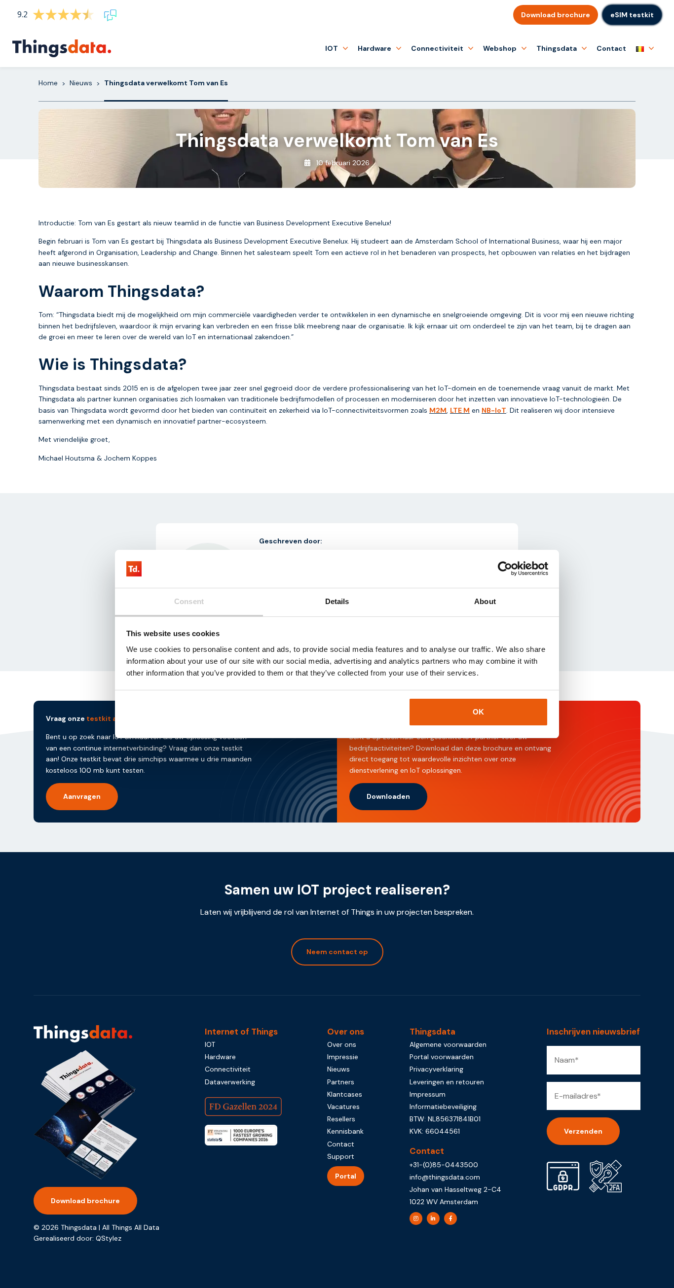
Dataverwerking (230, 1081)
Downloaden (388, 796)
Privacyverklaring (436, 1069)
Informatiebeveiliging (443, 1106)
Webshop (500, 48)
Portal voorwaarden (442, 1056)
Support (340, 1156)
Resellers (341, 1118)
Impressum (428, 1094)
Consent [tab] (189, 601)
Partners (340, 1081)
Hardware (374, 48)
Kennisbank (345, 1131)
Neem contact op (337, 951)
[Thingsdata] (61, 48)
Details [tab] (337, 601)
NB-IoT (494, 410)
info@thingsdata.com (445, 1177)
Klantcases (344, 1094)
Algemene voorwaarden (448, 1044)
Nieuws (81, 82)
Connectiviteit (437, 48)
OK (478, 712)
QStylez (108, 1238)
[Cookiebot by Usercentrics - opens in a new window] (505, 569)
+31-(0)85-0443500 (444, 1164)
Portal (345, 1176)
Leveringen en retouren (447, 1081)
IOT (331, 48)
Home (48, 82)
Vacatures (343, 1106)
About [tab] (485, 601)
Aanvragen (82, 796)
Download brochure (555, 14)
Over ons (341, 1044)
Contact (611, 48)
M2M (438, 410)
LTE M (460, 410)
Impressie (342, 1056)
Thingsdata (556, 48)
